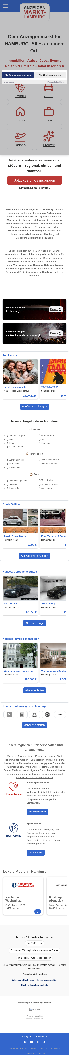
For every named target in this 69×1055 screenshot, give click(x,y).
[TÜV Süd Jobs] (47, 714)
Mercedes (45, 443)
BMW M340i (10, 603)
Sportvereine (35, 852)
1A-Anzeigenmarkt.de (34, 1016)
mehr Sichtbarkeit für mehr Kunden (34, 777)
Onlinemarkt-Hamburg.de (23, 980)
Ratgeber (13, 1048)
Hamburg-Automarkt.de (47, 980)
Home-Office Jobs (49, 484)
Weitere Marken (16, 447)
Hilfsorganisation (37, 811)
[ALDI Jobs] (34, 714)
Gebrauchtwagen (17, 435)
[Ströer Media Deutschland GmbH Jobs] (60, 714)
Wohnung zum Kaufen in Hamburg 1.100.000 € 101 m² (20, 671)
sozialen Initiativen (45, 759)
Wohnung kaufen (49, 463)
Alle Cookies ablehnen (50, 75)
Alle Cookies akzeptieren (18, 75)
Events (54, 309)
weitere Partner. (40, 766)
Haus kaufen (15, 467)
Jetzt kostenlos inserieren (34, 180)
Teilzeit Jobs (47, 480)
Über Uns (43, 1048)
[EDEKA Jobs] (22, 714)
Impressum (55, 1048)
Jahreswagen (47, 435)
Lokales (32, 1048)
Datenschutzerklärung (56, 82)
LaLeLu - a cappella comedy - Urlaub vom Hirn (18, 387)
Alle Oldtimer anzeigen (34, 555)
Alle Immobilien (34, 690)
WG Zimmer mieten (50, 459)
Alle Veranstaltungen (34, 406)
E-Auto (12, 439)
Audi (43, 439)
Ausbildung (46, 488)
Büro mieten (14, 463)
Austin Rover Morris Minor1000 (15, 536)
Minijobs (13, 484)
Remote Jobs (15, 488)
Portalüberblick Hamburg (35, 974)
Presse (23, 1048)
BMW (11, 443)
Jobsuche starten (34, 725)
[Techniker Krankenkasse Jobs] (9, 714)
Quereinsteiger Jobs (18, 481)
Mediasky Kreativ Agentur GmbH (29, 770)
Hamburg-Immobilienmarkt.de (34, 985)
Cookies (41, 1054)
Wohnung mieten (17, 460)
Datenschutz (29, 1054)
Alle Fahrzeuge (34, 623)
